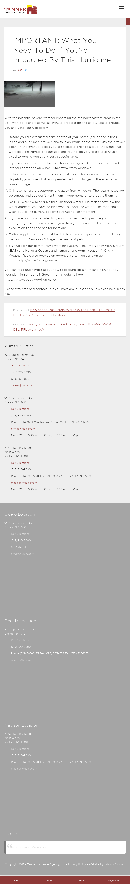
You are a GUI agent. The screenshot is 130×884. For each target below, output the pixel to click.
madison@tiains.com (24, 482)
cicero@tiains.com (22, 385)
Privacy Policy (77, 864)
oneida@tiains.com (23, 428)
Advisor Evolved (114, 864)
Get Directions (20, 365)
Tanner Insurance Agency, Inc (28, 847)
